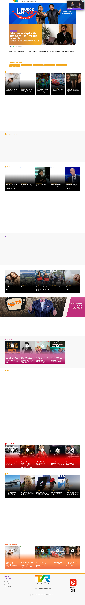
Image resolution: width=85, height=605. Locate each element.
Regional (39, 285)
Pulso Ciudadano (14, 66)
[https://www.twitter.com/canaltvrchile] (41, 583)
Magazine (9, 285)
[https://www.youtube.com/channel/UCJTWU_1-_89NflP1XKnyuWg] (48, 583)
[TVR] (6, 1)
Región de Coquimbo (24, 285)
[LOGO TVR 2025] (15, 1)
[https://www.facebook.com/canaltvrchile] (38, 583)
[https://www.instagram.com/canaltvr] (45, 583)
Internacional (9, 490)
